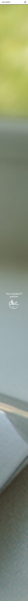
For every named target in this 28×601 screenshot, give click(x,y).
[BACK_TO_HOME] (6, 2)
